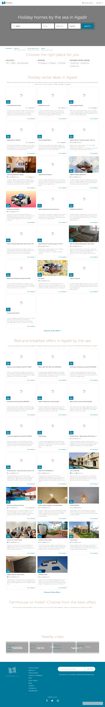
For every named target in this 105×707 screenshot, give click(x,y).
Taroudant (57, 648)
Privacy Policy (33, 673)
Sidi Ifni (32, 646)
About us (32, 670)
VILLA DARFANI (74, 470)
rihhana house (42, 574)
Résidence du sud (43, 105)
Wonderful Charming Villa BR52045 (18, 401)
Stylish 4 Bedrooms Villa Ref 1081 (48, 401)
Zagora (9, 651)
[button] (46, 700)
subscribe (90, 669)
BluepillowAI (33, 691)
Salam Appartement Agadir (15, 174)
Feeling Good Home (13, 313)
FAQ (30, 678)
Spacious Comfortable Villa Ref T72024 (19, 367)
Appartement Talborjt (13, 140)
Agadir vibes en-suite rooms (15, 574)
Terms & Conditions (35, 675)
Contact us (32, 688)
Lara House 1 (74, 540)
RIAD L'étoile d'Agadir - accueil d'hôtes (50, 505)
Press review (33, 680)
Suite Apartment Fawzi (14, 105)
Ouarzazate (11, 646)
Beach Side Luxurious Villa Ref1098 (81, 401)
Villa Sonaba (42, 436)
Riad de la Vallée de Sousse (15, 505)
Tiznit (79, 648)
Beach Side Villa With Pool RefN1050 (49, 367)
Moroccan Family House (14, 540)
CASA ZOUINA (74, 505)
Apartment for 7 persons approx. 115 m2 (82, 140)
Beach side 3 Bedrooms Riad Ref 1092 (18, 278)
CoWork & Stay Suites (45, 540)
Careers (31, 686)
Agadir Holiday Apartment (78, 174)
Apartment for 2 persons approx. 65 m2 (50, 244)
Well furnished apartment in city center (82, 244)
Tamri (32, 648)
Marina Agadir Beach (44, 140)
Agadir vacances (75, 278)
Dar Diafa (41, 278)
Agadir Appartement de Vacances (48, 209)
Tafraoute (57, 646)
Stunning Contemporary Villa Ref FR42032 (83, 367)
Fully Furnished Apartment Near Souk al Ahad (21, 244)
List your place (34, 668)
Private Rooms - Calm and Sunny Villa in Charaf (21, 470)
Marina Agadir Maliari (76, 105)
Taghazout (80, 646)
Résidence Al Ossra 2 (76, 209)
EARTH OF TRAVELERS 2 (45, 470)
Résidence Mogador (13, 209)
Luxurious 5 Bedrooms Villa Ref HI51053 (19, 436)
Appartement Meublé (45, 174)
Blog (30, 683)
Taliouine (10, 648)
